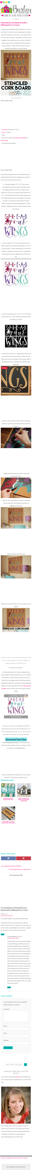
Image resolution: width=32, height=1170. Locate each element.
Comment (6, 1009)
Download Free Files (16, 739)
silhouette (24, 138)
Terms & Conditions (6, 1158)
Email (5, 1033)
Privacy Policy (17, 1158)
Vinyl (3, 132)
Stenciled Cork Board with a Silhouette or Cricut (14, 23)
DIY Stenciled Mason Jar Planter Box (19, 869)
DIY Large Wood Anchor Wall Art (11, 866)
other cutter (4, 140)
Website (5, 1040)
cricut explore (16, 138)
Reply (2, 934)
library (18, 1077)
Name (5, 1026)
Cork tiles (4, 129)
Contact (25, 1158)
